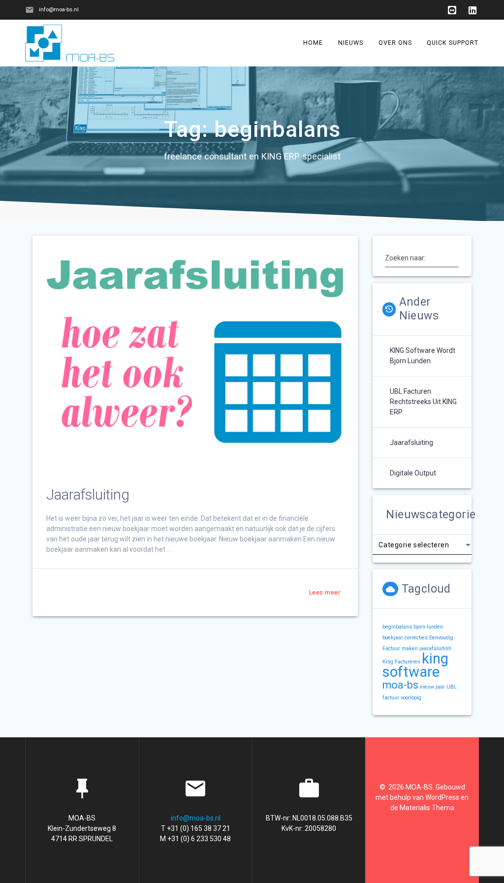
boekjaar (392, 637)
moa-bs (400, 685)
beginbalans (397, 627)
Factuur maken (400, 648)
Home (313, 42)
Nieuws (350, 42)
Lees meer (324, 592)
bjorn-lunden (428, 627)
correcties (416, 637)
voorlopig (411, 697)
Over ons (395, 42)
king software (415, 665)
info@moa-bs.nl (195, 818)
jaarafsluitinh (435, 648)
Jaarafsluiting (87, 494)
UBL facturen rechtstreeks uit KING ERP (423, 401)
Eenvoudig (441, 637)
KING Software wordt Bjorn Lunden (422, 356)
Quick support (452, 42)
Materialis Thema (427, 808)
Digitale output (413, 473)
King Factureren (401, 662)
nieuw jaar (432, 687)
